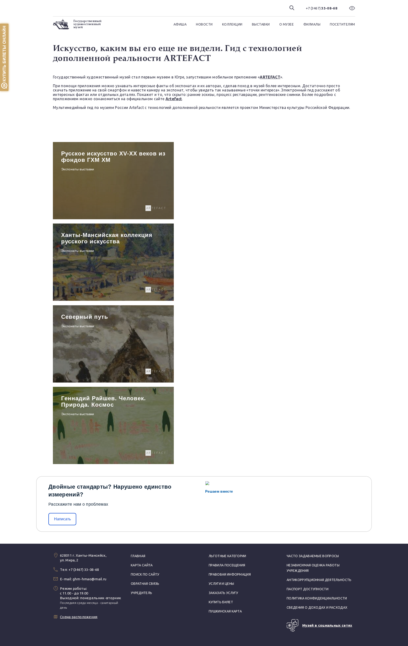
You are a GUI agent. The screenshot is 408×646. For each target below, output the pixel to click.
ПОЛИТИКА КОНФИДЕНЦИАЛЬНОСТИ (317, 598)
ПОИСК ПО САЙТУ (145, 574)
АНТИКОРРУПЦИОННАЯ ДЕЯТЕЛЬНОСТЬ (319, 580)
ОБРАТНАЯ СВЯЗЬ (145, 584)
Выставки (261, 24)
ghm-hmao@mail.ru (89, 579)
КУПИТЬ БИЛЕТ (221, 602)
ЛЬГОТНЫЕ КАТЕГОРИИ (227, 556)
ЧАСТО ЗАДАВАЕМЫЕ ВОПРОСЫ (313, 556)
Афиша (180, 24)
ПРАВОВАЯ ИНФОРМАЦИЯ (230, 574)
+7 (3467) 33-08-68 (83, 570)
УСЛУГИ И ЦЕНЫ (221, 584)
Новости (204, 24)
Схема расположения (79, 617)
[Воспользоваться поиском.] (291, 8)
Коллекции (232, 24)
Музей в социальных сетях (327, 625)
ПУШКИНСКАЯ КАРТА (225, 611)
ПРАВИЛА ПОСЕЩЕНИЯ (227, 565)
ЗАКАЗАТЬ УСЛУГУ (223, 593)
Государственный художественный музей (87, 24)
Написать (62, 519)
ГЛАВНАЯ (138, 556)
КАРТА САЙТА (142, 565)
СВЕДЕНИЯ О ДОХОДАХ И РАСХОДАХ (317, 607)
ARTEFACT (270, 77)
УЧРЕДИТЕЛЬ (141, 593)
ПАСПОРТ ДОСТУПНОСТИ (307, 589)
